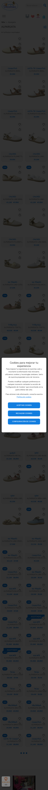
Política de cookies (24, 397)
